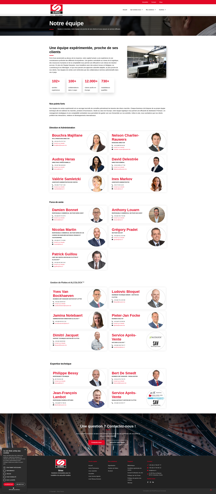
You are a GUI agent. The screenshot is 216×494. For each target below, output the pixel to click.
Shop (160, 2)
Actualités (145, 2)
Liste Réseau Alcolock (95, 479)
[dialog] (14, 470)
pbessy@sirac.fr (59, 383)
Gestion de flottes (113, 468)
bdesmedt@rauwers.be (120, 383)
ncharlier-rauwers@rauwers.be (122, 149)
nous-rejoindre (93, 471)
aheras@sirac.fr (58, 169)
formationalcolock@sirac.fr (62, 323)
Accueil (125, 9)
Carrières (161, 9)
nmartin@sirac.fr (58, 244)
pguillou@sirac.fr (58, 266)
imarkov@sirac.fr (118, 189)
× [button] (25, 449)
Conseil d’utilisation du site (135, 472)
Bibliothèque (131, 465)
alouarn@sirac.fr (118, 219)
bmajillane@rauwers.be (60, 145)
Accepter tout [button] (9, 484)
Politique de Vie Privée (134, 475)
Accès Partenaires (94, 468)
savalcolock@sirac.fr (119, 347)
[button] (14, 489)
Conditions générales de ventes (135, 469)
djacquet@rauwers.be (61, 345)
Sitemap (130, 482)
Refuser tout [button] (20, 484)
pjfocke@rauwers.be (119, 325)
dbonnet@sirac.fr (58, 219)
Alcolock (110, 471)
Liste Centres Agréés (94, 476)
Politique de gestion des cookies (134, 479)
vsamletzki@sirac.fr (59, 189)
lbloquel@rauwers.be (119, 302)
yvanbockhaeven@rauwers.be (63, 305)
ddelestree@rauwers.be (120, 169)
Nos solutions (150, 9)
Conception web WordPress (150, 490)
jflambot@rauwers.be (60, 405)
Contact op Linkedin (59, 143)
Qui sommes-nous (135, 9)
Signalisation (111, 465)
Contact (153, 2)
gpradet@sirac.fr (118, 239)
